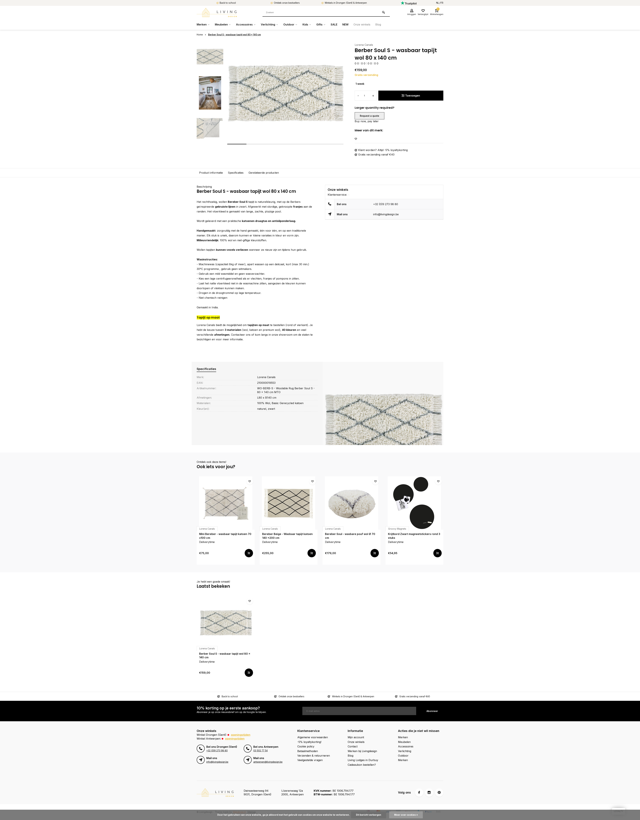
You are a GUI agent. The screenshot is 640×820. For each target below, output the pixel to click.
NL (437, 2)
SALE (334, 24)
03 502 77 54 (260, 750)
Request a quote (369, 115)
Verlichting (268, 24)
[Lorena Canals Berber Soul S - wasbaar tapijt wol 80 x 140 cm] (226, 622)
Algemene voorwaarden (312, 737)
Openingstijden (240, 734)
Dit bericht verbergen (368, 815)
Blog (378, 24)
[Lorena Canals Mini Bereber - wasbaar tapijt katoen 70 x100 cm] (226, 503)
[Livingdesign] (217, 12)
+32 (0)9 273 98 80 (385, 204)
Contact (353, 746)
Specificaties (236, 172)
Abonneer (432, 711)
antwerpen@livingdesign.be (267, 762)
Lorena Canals (364, 44)
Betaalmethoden (307, 751)
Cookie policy (305, 746)
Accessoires (244, 24)
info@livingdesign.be (386, 214)
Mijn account (356, 737)
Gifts (319, 24)
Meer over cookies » (406, 815)
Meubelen (221, 24)
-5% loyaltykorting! (309, 742)
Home (200, 34)
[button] (210, 143)
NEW (345, 24)
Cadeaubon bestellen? (362, 764)
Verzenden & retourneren (313, 755)
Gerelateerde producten (263, 172)
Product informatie (211, 172)
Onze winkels (362, 24)
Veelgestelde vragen (310, 760)
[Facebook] (419, 792)
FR (441, 2)
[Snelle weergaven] (249, 553)
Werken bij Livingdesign (362, 751)
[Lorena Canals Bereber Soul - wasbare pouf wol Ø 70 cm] (351, 503)
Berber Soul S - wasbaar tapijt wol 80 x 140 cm (234, 34)
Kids (305, 24)
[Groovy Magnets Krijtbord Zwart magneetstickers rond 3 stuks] (415, 503)
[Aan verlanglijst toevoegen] (356, 139)
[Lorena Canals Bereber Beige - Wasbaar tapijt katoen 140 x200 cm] (289, 503)
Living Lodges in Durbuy (363, 760)
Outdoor (288, 24)
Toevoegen (412, 95)
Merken (202, 24)
